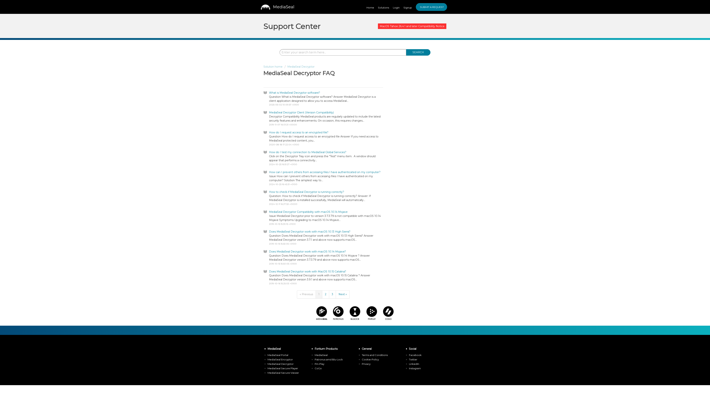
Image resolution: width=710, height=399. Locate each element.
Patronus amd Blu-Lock (329, 359)
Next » (343, 294)
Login (396, 7)
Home (370, 7)
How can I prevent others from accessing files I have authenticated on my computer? (325, 172)
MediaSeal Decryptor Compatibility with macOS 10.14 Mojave (308, 212)
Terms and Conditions (375, 355)
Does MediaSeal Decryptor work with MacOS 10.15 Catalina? (307, 271)
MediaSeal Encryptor (280, 359)
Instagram (415, 368)
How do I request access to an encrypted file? (298, 132)
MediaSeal (321, 355)
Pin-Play (319, 363)
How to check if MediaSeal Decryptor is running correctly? (306, 192)
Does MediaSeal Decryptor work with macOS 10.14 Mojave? (307, 251)
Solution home (273, 66)
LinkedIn (414, 363)
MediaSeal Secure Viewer (283, 372)
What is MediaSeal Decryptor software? (294, 92)
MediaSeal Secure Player (283, 368)
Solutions (383, 7)
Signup (407, 7)
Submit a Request (432, 7)
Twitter (413, 359)
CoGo (318, 368)
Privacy (366, 363)
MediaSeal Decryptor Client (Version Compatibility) (301, 112)
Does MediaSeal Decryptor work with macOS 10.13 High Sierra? (309, 231)
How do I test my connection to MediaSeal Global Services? (307, 152)
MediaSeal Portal (278, 355)
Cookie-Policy (370, 359)
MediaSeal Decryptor (301, 66)
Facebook (415, 355)
